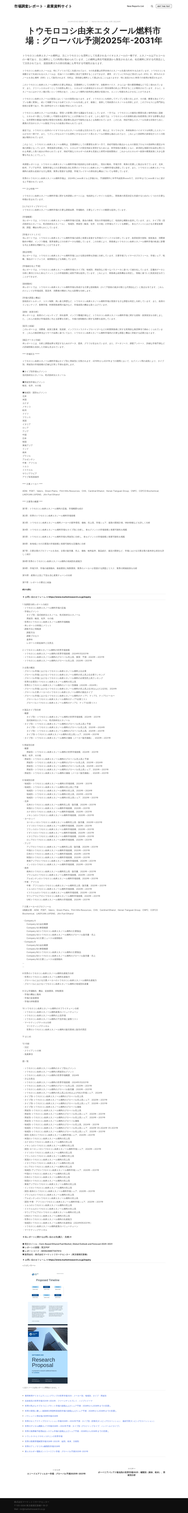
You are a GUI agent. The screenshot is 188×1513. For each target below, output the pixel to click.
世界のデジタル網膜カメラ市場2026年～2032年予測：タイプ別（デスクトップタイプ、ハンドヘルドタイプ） (73, 1426)
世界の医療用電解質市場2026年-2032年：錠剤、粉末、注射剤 (52, 1441)
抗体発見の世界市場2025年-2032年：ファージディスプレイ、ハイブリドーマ (58, 1401)
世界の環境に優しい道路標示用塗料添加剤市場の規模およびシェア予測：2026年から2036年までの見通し (71, 1411)
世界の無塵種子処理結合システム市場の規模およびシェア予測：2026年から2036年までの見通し (67, 1431)
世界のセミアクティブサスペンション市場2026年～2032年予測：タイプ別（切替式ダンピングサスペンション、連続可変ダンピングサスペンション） (90, 1421)
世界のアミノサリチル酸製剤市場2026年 (42, 1446)
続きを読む (26, 589)
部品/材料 (117, 22)
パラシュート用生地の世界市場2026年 (41, 1416)
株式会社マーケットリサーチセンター (31, 1502)
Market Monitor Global (100, 22)
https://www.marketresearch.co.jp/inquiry (69, 597)
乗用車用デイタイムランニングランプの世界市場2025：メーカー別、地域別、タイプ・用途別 (65, 1396)
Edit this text (163, 6)
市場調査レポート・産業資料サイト (28, 6)
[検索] (152, 6)
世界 (111, 22)
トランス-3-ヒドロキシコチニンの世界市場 (43, 1436)
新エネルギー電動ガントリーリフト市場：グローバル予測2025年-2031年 (56, 1451)
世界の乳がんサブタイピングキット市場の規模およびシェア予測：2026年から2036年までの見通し (68, 1406)
